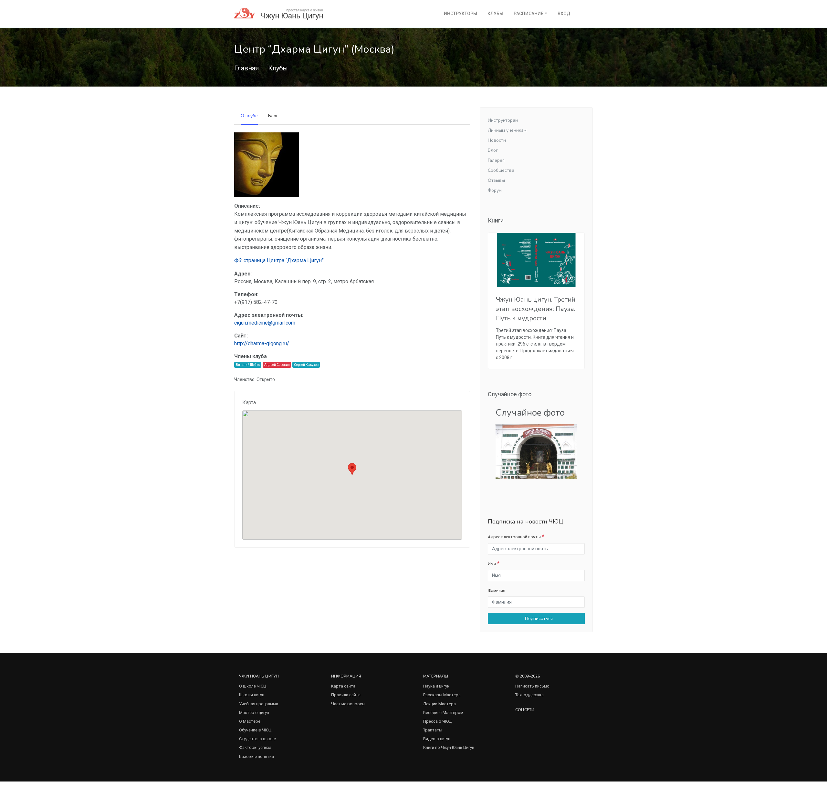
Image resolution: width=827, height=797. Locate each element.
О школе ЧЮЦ (252, 686)
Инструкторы (460, 13)
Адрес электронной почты (514, 536)
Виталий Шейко (248, 365)
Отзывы (496, 180)
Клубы (495, 13)
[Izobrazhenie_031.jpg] (536, 451)
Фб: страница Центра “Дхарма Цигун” (279, 260)
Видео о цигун (436, 738)
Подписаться (538, 619)
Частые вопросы (348, 703)
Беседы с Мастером (443, 712)
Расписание (528, 13)
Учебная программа (258, 703)
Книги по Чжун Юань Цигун (448, 747)
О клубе (249, 116)
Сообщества (501, 170)
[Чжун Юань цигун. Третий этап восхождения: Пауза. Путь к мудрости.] (536, 260)
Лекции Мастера (439, 703)
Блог (273, 116)
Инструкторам (503, 120)
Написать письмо (532, 686)
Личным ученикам (507, 130)
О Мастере (249, 721)
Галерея (496, 160)
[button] (352, 469)
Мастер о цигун (254, 712)
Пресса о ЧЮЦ (437, 721)
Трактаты (432, 730)
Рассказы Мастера (442, 694)
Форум (495, 190)
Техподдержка (529, 694)
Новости (497, 140)
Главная (246, 68)
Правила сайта (346, 694)
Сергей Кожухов (306, 365)
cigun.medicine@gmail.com (264, 323)
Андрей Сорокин (277, 365)
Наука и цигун (436, 686)
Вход (564, 13)
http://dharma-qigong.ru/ (261, 343)
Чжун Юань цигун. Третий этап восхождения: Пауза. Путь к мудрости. (535, 309)
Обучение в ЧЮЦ (255, 730)
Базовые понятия (256, 756)
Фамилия (496, 590)
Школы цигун (251, 694)
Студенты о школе (257, 738)
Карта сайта (343, 686)
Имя (492, 563)
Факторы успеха (255, 747)
